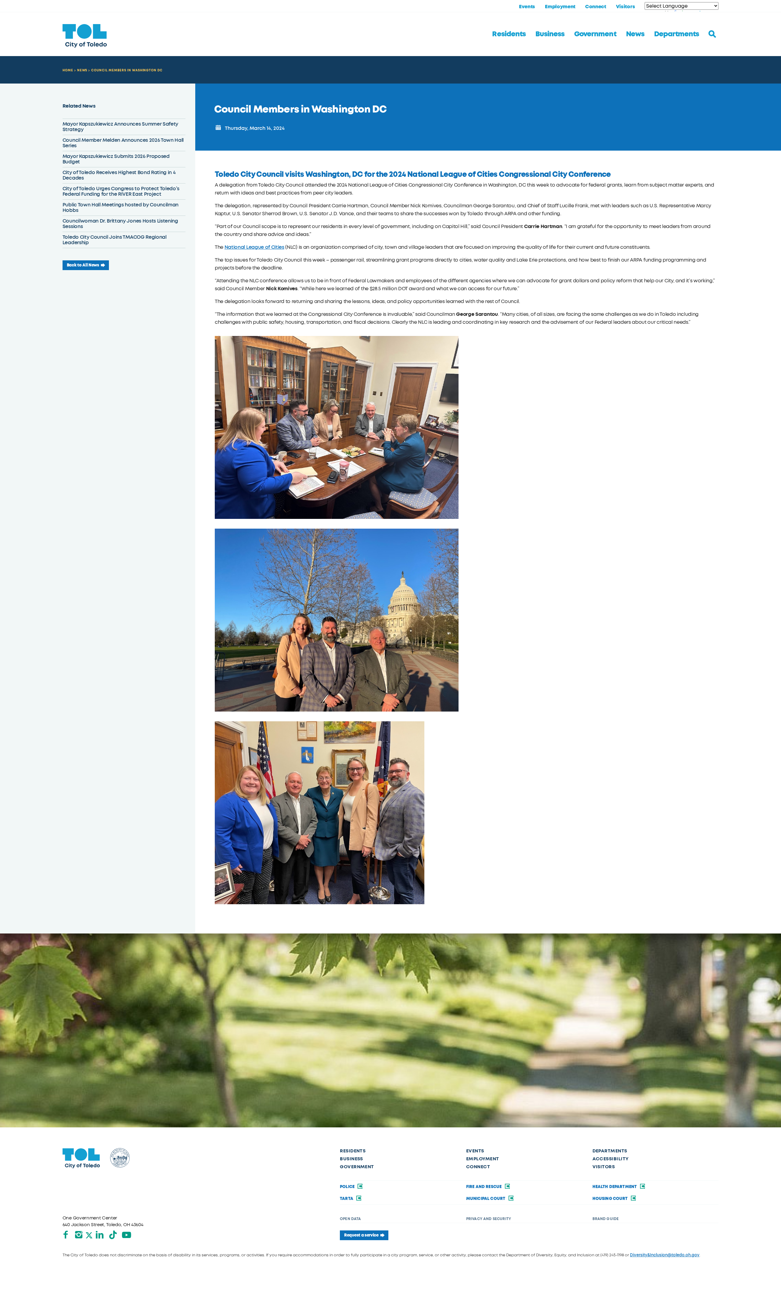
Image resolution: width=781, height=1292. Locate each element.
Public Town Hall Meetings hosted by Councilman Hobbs (120, 207)
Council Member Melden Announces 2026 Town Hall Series (123, 143)
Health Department (615, 1187)
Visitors (625, 6)
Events (527, 6)
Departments (676, 34)
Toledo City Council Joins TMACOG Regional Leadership (115, 240)
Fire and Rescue (484, 1187)
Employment (560, 6)
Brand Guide (605, 1218)
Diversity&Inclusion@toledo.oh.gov (665, 1255)
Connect (595, 6)
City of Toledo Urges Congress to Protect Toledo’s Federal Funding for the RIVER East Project (121, 191)
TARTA (347, 1198)
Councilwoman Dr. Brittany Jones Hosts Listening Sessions (120, 224)
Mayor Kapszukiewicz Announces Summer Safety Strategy (120, 127)
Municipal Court (486, 1198)
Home (68, 70)
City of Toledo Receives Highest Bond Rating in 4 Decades (119, 175)
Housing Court (610, 1198)
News (635, 34)
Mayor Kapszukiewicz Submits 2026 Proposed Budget (116, 159)
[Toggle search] (712, 34)
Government (595, 34)
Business (549, 34)
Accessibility (610, 1159)
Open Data (350, 1218)
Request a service (361, 1235)
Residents (508, 34)
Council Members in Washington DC (127, 70)
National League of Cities (254, 247)
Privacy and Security (488, 1218)
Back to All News (83, 265)
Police (347, 1187)
